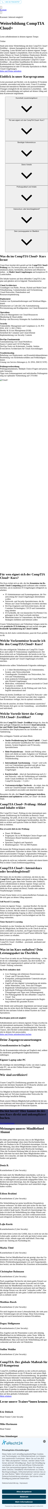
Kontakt (3, 10)
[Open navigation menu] (1, 7)
